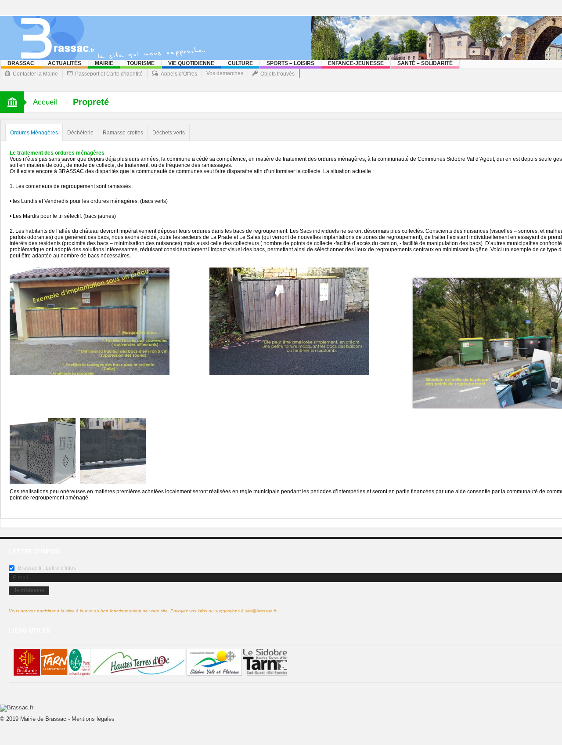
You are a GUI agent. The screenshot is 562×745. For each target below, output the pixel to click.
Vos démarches (224, 73)
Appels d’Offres (179, 74)
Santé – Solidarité (425, 63)
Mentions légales (93, 719)
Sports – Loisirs (290, 63)
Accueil (45, 102)
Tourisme (141, 63)
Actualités (64, 63)
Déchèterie (80, 133)
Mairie (104, 63)
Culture (240, 63)
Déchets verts (168, 133)
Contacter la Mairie (35, 74)
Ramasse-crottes (123, 133)
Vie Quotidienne (191, 63)
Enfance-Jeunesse (356, 63)
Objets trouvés (277, 74)
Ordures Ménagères (34, 133)
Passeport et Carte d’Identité (109, 74)
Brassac (20, 63)
